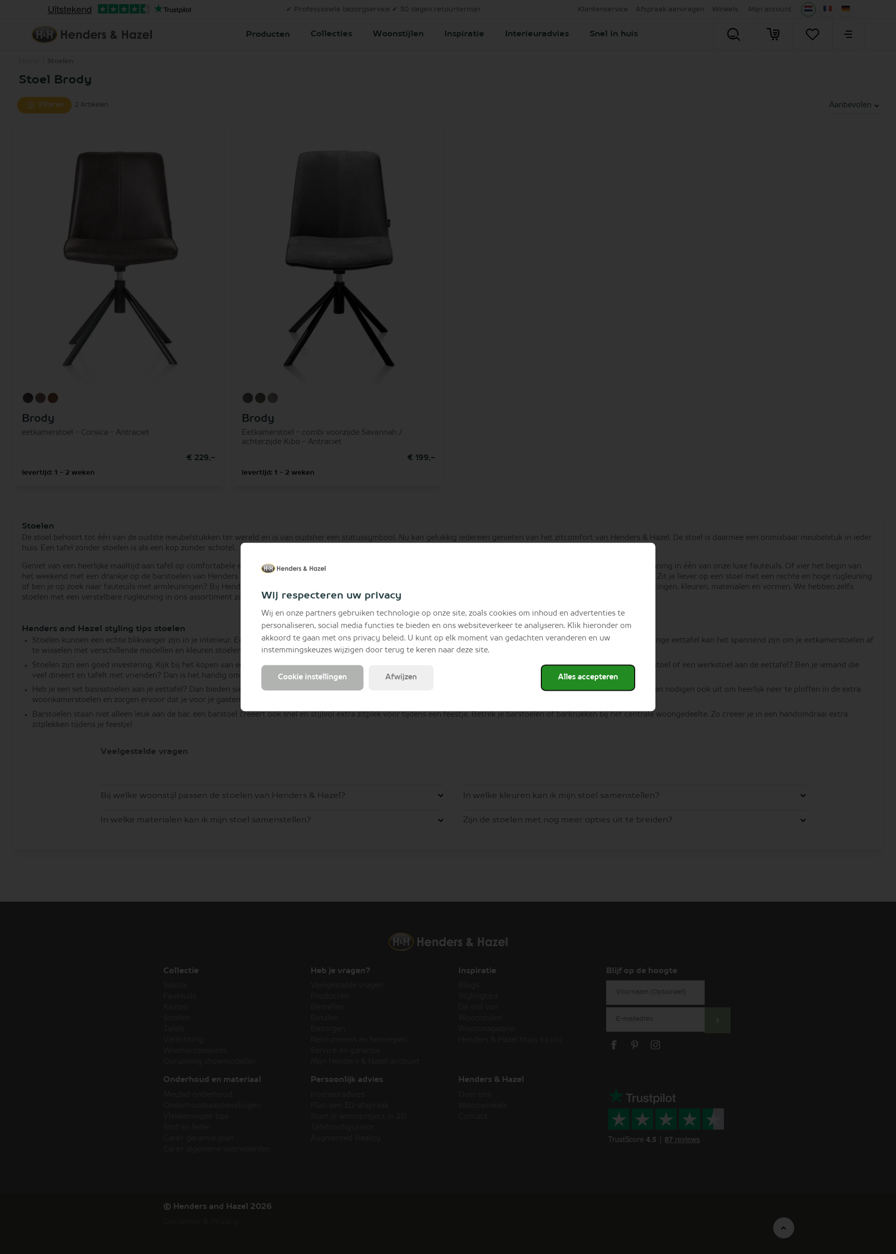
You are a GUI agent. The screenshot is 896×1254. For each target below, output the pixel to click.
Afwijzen (401, 677)
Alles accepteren (588, 677)
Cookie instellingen (312, 677)
